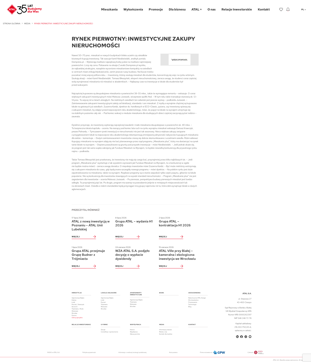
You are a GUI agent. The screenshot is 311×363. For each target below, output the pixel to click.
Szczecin (75, 307)
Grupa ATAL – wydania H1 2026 (134, 221)
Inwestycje (77, 293)
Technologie (192, 304)
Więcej (76, 236)
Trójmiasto (104, 304)
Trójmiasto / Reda (77, 309)
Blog (189, 307)
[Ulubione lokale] (281, 9)
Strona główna (11, 23)
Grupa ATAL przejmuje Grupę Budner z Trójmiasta (88, 253)
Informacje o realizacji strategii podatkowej (132, 352)
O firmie (104, 325)
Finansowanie (192, 302)
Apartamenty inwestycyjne (136, 294)
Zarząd (103, 330)
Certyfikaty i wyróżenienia (109, 332)
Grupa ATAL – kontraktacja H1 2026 (175, 221)
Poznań (103, 302)
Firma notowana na (206, 352)
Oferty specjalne (77, 318)
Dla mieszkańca (193, 300)
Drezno (74, 315)
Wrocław (74, 313)
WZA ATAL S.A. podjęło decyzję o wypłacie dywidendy (132, 253)
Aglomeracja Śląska (78, 298)
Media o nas (163, 332)
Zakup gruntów (135, 334)
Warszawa (75, 311)
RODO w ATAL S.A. (53, 352)
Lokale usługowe (109, 293)
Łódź (73, 302)
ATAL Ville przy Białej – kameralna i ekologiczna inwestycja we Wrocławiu (177, 253)
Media (27, 23)
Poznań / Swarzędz (78, 304)
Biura (161, 293)
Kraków (74, 300)
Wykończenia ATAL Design (197, 298)
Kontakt (192, 325)
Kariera (132, 330)
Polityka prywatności (89, 352)
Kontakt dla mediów (165, 334)
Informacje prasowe (165, 330)
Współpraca (135, 325)
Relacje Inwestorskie (81, 325)
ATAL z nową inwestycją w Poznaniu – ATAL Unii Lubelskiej (91, 223)
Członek (250, 352)
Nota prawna (173, 352)
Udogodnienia (194, 293)
